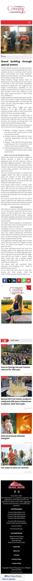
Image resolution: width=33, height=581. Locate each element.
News (4, 56)
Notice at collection (8, 579)
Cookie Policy (16, 563)
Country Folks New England (16, 516)
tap (29, 22)
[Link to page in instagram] (19, 491)
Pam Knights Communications (16, 87)
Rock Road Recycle (16, 529)
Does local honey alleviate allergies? (13, 437)
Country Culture (16, 526)
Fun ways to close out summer (15, 467)
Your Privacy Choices (14, 576)
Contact (16, 555)
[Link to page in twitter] (9, 280)
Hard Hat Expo (16, 540)
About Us (16, 551)
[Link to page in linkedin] (14, 280)
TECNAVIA (19, 572)
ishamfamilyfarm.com (23, 274)
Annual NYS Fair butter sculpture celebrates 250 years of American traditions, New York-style (16, 401)
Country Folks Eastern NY (16, 512)
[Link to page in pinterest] (19, 280)
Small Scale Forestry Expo (16, 542)
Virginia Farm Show (16, 538)
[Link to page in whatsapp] (23, 280)
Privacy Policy (16, 559)
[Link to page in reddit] (28, 280)
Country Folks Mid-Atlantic (16, 518)
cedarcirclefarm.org (7, 274)
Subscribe (16, 547)
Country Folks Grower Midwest (16, 523)
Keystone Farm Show (16, 536)
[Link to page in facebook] (4, 280)
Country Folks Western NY (16, 514)
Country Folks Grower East (16, 521)
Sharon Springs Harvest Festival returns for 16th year (15, 368)
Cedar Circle (14, 157)
